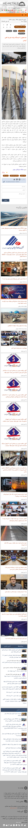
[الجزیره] (21, 10)
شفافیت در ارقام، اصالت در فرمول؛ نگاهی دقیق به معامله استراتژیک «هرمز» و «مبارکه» (15, 701)
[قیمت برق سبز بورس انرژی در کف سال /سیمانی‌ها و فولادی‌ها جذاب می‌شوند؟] (14, 484)
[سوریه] (16, 12)
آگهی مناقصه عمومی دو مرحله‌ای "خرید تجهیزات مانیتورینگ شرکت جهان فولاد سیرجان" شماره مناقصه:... (14, 420)
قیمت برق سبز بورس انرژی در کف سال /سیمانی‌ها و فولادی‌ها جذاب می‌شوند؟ (15, 495)
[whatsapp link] (17, 180)
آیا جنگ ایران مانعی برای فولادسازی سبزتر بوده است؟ (14, 279)
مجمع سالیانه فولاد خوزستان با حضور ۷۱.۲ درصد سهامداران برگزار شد (11, 656)
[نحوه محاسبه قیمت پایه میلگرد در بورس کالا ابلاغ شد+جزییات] (14, 533)
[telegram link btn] (25, 825)
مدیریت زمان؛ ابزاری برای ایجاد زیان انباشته (13, 714)
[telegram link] (19, 180)
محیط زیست (9, 31)
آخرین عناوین (7, 646)
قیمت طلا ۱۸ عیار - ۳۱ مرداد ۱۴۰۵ (13, 696)
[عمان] (25, 12)
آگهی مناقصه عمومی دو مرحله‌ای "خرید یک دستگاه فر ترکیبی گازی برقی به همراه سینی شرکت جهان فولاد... (15, 371)
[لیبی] (6, 10)
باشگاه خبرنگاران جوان (18, 170)
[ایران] (16, 10)
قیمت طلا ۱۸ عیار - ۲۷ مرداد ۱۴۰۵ (13, 692)
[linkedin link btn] (4, 825)
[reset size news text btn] (7, 25)
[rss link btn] (19, 825)
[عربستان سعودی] (18, 12)
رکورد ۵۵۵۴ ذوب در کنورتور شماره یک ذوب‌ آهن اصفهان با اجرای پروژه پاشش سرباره (11, 688)
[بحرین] (25, 10)
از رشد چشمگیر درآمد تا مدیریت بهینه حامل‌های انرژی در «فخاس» (15, 677)
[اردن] (23, 12)
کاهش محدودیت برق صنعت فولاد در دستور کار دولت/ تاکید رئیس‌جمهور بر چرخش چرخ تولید (14, 520)
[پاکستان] (18, 10)
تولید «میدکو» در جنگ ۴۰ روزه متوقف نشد (17, 671)
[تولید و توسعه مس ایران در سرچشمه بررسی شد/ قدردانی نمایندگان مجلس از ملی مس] (14, 557)
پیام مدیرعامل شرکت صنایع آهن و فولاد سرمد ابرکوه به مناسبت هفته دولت (14, 302)
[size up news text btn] (10, 25)
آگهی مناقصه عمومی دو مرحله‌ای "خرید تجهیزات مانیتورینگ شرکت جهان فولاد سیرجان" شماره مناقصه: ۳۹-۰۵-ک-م (15, 762)
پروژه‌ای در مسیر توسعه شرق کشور (19, 348)
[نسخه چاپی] (3, 27)
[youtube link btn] (6, 826)
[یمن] (12, 12)
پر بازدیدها (20, 646)
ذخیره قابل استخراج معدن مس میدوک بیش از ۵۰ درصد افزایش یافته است (14, 615)
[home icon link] (22, 15)
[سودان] (2, 10)
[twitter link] (14, 180)
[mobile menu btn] (26, 15)
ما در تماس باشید (13, 808)
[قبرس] (23, 10)
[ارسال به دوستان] (6, 27)
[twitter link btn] (11, 825)
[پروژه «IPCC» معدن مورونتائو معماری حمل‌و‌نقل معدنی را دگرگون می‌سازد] (14, 218)
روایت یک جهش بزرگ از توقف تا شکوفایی (17, 326)
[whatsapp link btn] (16, 825)
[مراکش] (12, 10)
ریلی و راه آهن (21, 31)
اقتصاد (15, 31)
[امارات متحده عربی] (10, 12)
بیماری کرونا (6, 175)
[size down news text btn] (3, 25)
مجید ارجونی (23, 175)
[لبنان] (14, 10)
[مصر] (19, 10)
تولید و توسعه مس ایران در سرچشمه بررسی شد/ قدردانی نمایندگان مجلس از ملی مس (16, 568)
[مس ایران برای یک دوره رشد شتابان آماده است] (14, 628)
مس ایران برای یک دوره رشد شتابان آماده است (16, 638)
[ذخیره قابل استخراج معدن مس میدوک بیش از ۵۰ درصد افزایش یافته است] (14, 604)
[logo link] (14, 5)
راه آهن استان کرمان (14, 175)
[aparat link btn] (22, 825)
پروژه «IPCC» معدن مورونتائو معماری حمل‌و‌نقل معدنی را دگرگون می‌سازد (14, 229)
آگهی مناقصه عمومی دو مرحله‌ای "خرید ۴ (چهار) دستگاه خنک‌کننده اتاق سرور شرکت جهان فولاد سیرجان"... (14, 445)
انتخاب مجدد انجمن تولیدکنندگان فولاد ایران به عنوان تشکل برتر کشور (12, 682)
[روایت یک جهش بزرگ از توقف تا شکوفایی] (14, 315)
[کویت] (10, 10)
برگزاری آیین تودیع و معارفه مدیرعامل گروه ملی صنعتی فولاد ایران (11, 651)
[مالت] (4, 10)
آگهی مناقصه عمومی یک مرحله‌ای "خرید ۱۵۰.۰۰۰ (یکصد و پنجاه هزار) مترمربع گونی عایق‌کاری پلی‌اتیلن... (14, 396)
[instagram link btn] (14, 825)
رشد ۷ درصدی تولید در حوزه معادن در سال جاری (16, 592)
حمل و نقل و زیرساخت (20, 27)
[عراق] (8, 10)
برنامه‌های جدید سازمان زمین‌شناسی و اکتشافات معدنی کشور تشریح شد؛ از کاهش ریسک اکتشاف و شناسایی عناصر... (14, 470)
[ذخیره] (10, 27)
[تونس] (19, 12)
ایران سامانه (18, 822)
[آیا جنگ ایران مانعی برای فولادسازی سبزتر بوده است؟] (14, 269)
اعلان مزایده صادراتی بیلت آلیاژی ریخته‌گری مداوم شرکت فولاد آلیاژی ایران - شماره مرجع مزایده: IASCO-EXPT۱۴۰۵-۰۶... (14, 254)
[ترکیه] (14, 12)
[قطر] (21, 12)
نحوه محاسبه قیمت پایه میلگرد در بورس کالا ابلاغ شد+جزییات (15, 544)
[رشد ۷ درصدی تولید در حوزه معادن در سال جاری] (14, 581)
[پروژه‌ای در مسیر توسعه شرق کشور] (14, 338)
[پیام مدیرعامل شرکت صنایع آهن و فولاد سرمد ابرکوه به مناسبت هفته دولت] (14, 291)
